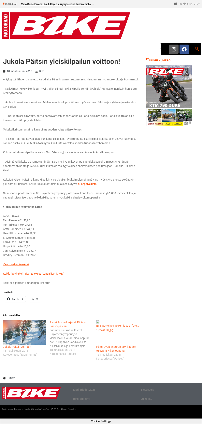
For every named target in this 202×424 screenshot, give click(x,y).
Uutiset (11, 378)
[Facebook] (184, 49)
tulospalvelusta (87, 183)
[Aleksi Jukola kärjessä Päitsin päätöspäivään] (73, 338)
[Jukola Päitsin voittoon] (24, 332)
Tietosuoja (147, 389)
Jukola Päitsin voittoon (17, 346)
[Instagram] (174, 49)
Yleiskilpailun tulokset (16, 264)
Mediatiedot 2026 (84, 389)
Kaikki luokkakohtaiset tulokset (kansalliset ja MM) (34, 273)
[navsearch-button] (196, 49)
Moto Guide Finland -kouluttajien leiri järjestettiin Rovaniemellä (56, 4)
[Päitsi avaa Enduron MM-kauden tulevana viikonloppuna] (117, 332)
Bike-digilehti (81, 398)
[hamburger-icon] (156, 46)
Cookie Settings (101, 421)
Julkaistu (146, 398)
